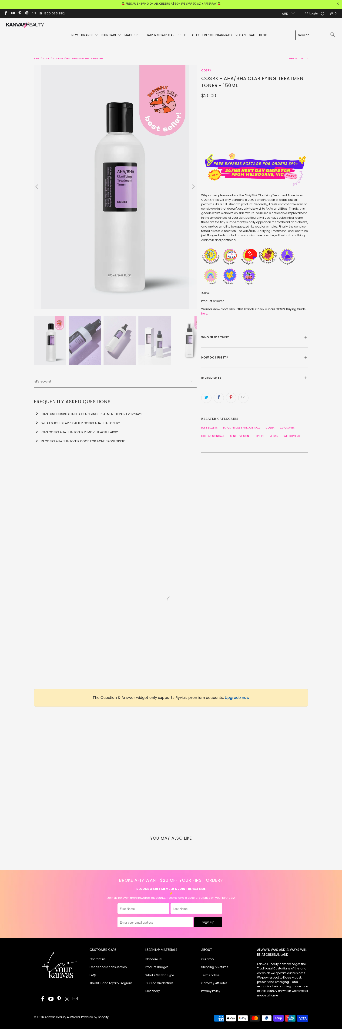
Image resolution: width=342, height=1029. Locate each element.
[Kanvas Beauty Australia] (25, 25)
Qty (204, 105)
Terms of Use (210, 975)
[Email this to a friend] (243, 398)
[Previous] (37, 187)
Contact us (98, 959)
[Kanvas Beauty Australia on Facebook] (5, 13)
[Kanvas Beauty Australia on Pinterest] (20, 13)
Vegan (274, 436)
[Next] (193, 187)
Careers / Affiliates (214, 983)
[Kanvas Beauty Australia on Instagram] (27, 13)
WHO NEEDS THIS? (215, 337)
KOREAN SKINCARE (213, 436)
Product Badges (156, 967)
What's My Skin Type (159, 975)
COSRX (206, 70)
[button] (89, 35)
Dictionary (152, 991)
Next (303, 58)
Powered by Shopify (95, 1017)
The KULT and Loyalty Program (111, 983)
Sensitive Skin (239, 436)
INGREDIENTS (211, 378)
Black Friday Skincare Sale (241, 427)
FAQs (93, 975)
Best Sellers (209, 427)
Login (313, 13)
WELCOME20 (292, 436)
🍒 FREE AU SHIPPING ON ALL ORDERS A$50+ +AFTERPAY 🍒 (171, 4)
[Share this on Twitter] (206, 398)
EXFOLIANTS (287, 427)
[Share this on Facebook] (219, 398)
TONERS (259, 436)
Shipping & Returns (214, 967)
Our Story (207, 959)
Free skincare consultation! (108, 967)
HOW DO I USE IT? (215, 357)
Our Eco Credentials (159, 983)
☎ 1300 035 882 (52, 13)
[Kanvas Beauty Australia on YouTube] (12, 13)
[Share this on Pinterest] (231, 398)
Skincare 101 (153, 959)
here (204, 313)
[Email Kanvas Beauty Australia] (34, 13)
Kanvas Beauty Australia (62, 1017)
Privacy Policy (210, 991)
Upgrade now (237, 697)
